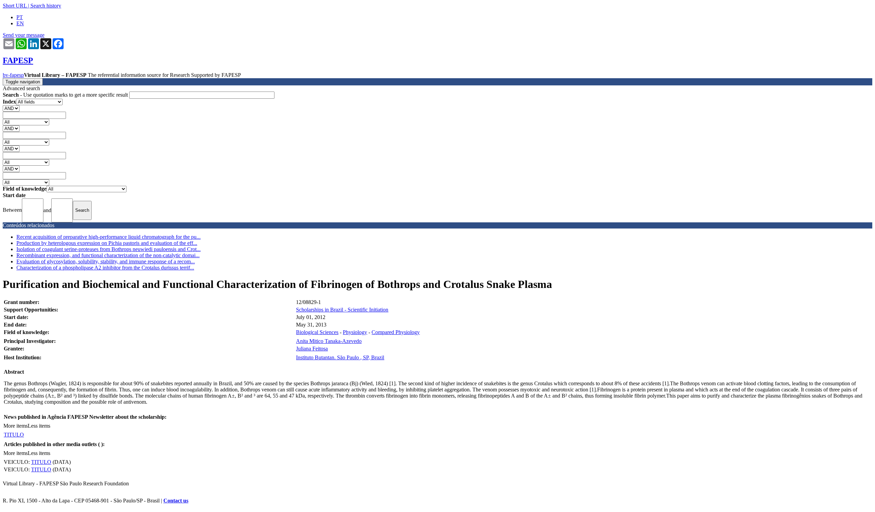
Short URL (15, 6)
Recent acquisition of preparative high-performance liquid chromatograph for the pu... (108, 237)
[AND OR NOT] (11, 108)
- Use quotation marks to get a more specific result (66, 95)
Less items (39, 426)
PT (19, 17)
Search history (45, 6)
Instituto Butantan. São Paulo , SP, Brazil (340, 357)
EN (20, 23)
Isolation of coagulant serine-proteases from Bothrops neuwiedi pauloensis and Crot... (108, 249)
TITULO (14, 435)
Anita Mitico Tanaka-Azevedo (329, 341)
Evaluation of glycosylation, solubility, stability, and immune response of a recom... (105, 261)
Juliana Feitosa (312, 348)
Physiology (355, 332)
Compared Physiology (396, 332)
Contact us (175, 500)
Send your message (23, 35)
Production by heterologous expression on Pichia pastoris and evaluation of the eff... (106, 243)
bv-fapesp (13, 75)
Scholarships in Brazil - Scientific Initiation (342, 310)
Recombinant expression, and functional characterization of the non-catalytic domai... (108, 255)
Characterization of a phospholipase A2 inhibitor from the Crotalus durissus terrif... (105, 268)
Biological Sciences (317, 332)
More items (15, 426)
